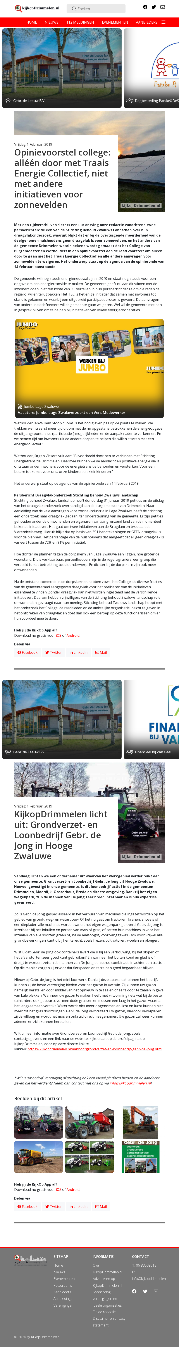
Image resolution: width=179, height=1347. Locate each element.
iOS (58, 635)
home (31, 22)
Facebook (29, 652)
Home (58, 1265)
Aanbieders (62, 1292)
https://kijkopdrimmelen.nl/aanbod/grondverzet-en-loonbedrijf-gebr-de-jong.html (95, 1049)
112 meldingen (80, 22)
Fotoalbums (62, 1285)
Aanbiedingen (63, 1298)
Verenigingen (63, 1305)
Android (73, 635)
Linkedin (80, 652)
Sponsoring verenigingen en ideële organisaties (107, 1299)
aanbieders (146, 22)
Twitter (55, 652)
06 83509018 (146, 1265)
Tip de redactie (104, 1311)
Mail (103, 652)
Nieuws (59, 1272)
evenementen (115, 22)
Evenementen (64, 1278)
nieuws (52, 22)
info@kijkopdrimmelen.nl (130, 1083)
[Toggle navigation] (163, 22)
